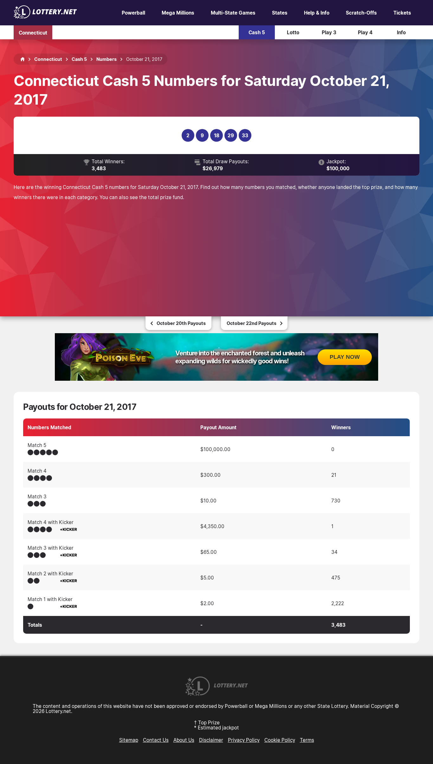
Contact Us (156, 740)
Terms (307, 740)
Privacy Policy (244, 740)
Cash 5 (257, 32)
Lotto (293, 32)
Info (401, 32)
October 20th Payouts (181, 323)
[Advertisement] (216, 249)
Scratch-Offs (361, 13)
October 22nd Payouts (251, 323)
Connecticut (33, 32)
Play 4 (365, 32)
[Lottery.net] (45, 17)
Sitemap (128, 740)
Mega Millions (178, 13)
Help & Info (316, 13)
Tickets (402, 13)
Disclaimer (211, 740)
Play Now (345, 357)
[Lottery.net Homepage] (22, 59)
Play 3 (329, 32)
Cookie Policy (279, 740)
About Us (183, 740)
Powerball (133, 13)
